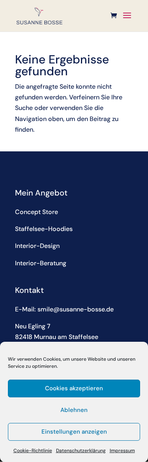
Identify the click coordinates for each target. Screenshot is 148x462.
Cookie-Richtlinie (32, 450)
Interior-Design (37, 246)
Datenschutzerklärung (81, 450)
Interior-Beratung (40, 263)
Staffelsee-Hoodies (44, 229)
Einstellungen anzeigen (74, 432)
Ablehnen (74, 410)
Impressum (122, 450)
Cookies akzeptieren (74, 388)
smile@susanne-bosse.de (75, 309)
